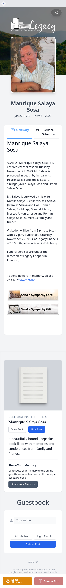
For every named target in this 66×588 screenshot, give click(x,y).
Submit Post (33, 544)
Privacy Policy (23, 572)
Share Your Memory (23, 484)
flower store (26, 280)
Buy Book (36, 429)
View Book (17, 429)
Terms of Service (42, 572)
